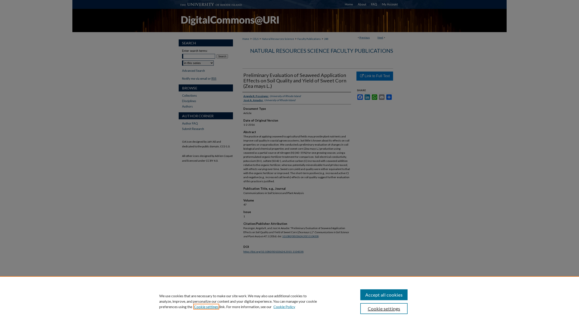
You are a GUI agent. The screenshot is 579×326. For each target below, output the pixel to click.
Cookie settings (206, 306)
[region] (289, 301)
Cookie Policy (284, 306)
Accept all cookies (384, 294)
